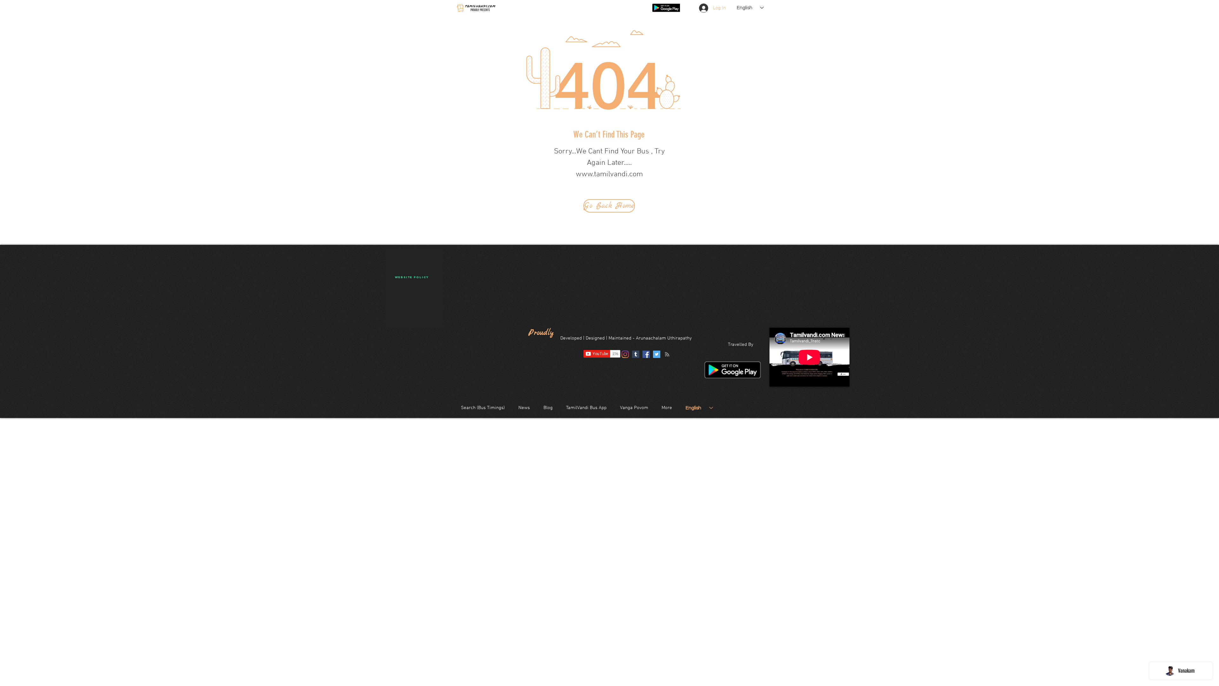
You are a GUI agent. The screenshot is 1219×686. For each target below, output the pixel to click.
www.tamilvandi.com (609, 174)
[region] (415, 288)
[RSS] (667, 354)
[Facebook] (646, 354)
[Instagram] (625, 354)
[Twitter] (656, 354)
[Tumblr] (635, 354)
